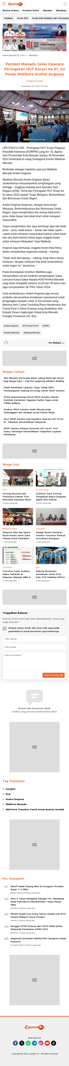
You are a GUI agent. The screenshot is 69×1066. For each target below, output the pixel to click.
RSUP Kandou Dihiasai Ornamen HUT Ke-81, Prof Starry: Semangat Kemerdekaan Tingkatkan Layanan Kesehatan (32, 431)
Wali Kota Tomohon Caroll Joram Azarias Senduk (35, 809)
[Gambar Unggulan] (34, 141)
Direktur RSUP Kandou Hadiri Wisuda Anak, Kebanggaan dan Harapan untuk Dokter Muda (29, 411)
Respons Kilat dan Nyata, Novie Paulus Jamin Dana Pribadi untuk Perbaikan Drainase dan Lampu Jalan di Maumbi (17, 538)
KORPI (46, 326)
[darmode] (65, 4)
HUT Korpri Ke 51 (31, 326)
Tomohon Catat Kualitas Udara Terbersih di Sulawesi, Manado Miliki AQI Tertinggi (18, 576)
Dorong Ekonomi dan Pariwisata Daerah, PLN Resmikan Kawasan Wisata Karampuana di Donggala (17, 498)
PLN (8, 794)
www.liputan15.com (14, 55)
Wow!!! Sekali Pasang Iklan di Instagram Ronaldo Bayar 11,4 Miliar (37, 888)
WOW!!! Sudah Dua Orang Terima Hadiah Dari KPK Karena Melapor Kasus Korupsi (38, 915)
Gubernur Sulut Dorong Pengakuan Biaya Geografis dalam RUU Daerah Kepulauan (51, 498)
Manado (33, 55)
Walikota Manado (32, 332)
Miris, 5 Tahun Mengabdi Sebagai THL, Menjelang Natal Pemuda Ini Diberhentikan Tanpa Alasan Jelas (37, 901)
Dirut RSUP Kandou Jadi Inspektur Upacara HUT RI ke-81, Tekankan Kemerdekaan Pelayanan (34, 420)
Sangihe (10, 789)
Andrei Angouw (11, 326)
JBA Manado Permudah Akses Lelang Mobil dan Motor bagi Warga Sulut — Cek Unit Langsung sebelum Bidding (34, 379)
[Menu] (3, 4)
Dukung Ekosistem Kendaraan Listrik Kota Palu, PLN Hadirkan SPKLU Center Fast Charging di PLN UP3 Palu (50, 577)
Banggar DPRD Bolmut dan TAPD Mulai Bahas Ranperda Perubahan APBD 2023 (36, 927)
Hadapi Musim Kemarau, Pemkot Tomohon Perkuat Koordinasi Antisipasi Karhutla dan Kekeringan (50, 537)
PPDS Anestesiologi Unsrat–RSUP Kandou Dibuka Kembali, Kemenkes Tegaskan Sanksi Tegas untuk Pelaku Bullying (31, 400)
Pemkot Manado (12, 332)
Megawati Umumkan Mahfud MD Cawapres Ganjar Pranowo (38, 940)
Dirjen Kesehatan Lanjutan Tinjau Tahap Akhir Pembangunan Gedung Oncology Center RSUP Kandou (34, 389)
